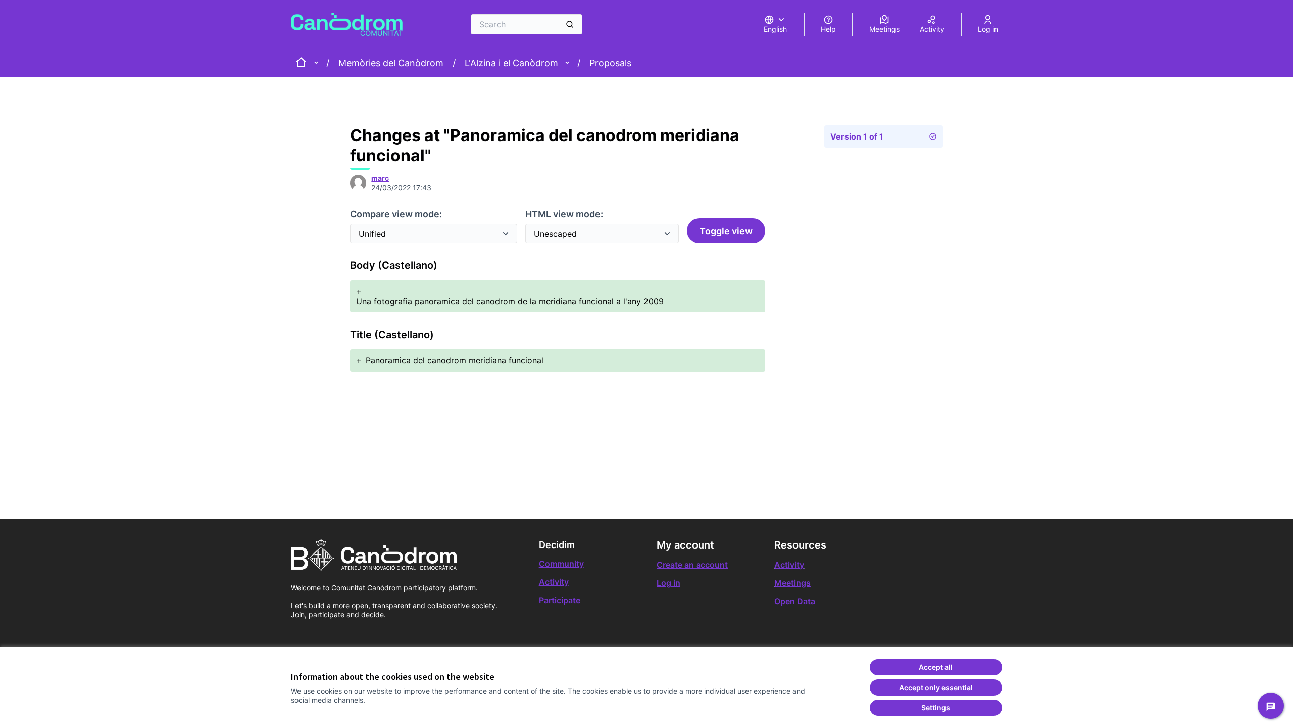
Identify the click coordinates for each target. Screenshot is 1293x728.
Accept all (936, 667)
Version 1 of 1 (856, 136)
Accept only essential (936, 687)
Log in (668, 583)
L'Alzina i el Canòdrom (511, 63)
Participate (559, 600)
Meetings (792, 583)
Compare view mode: (396, 214)
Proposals (610, 63)
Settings (935, 707)
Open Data (794, 601)
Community (561, 564)
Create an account (692, 565)
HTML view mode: (564, 214)
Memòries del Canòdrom (390, 63)
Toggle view (726, 230)
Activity (554, 582)
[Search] (570, 24)
